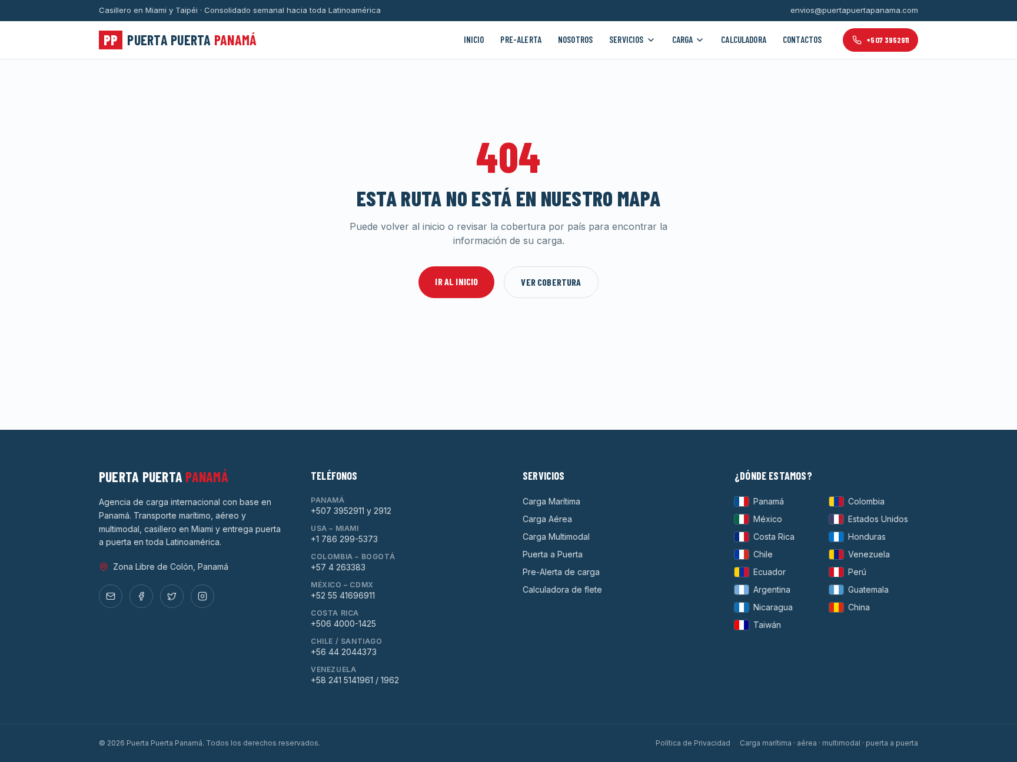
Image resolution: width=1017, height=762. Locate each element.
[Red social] (110, 596)
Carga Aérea (547, 519)
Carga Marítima (551, 501)
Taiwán (767, 625)
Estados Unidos (878, 519)
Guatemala (868, 589)
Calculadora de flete (562, 589)
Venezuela (869, 554)
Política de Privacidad (693, 742)
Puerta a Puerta (553, 554)
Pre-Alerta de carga (561, 572)
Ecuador (769, 572)
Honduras (867, 537)
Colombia (866, 501)
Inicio (474, 39)
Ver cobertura (551, 282)
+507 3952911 (887, 40)
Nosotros (575, 39)
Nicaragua (773, 607)
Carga (682, 39)
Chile (763, 554)
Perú (857, 572)
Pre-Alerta (520, 39)
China (859, 607)
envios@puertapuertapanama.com (854, 10)
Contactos (802, 39)
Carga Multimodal (556, 537)
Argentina (771, 589)
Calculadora (743, 39)
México (767, 519)
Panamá (768, 501)
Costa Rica (774, 537)
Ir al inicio (456, 281)
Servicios (626, 39)
